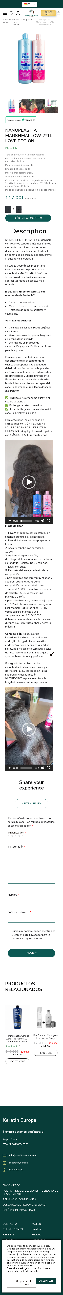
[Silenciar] (43, 520)
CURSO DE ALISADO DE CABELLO (48, 13)
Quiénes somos (13, 1229)
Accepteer (46, 1280)
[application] (29, 482)
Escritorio (37, 1229)
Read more (45, 1053)
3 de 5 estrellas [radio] (16, 836)
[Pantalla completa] (48, 520)
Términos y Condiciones (19, 1199)
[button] (29, 482)
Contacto (10, 1224)
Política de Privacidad (19, 1210)
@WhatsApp (16, 1169)
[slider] (26, 521)
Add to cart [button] (17, 1061)
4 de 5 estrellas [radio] (19, 836)
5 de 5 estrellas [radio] (23, 836)
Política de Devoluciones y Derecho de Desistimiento (30, 1192)
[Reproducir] (9, 520)
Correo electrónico (19, 912)
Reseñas (8, 1234)
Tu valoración (16, 847)
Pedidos (36, 1234)
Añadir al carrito (28, 218)
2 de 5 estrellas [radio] (12, 836)
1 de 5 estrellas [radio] (9, 836)
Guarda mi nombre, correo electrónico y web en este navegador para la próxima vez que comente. (33, 934)
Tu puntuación (17, 832)
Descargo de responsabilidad (24, 1204)
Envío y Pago (11, 1185)
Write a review (31, 803)
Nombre (13, 895)
